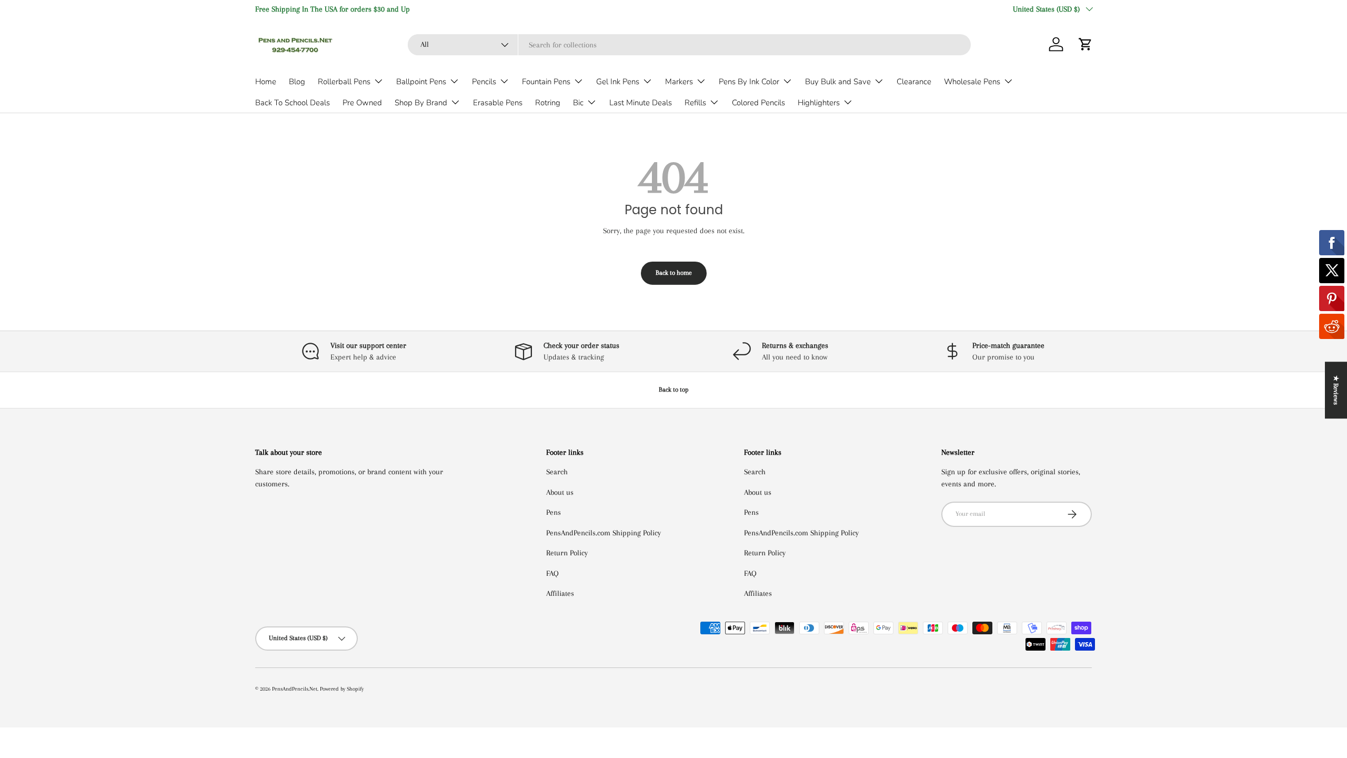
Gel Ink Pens (617, 81)
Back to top (674, 389)
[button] (1085, 44)
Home (265, 81)
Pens (553, 512)
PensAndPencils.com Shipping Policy (603, 532)
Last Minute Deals (640, 102)
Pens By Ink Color (749, 81)
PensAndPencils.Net (294, 688)
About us (560, 492)
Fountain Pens (546, 81)
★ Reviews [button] (1336, 390)
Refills (695, 102)
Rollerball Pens (344, 81)
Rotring (547, 102)
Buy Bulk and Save (838, 81)
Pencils (484, 81)
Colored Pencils (758, 102)
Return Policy (567, 552)
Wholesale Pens (972, 81)
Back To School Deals (292, 102)
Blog (297, 81)
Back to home (674, 272)
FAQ (552, 573)
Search (557, 471)
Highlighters (819, 102)
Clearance (914, 81)
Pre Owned (362, 102)
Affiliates (560, 593)
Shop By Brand (421, 102)
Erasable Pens (497, 102)
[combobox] (689, 44)
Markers (679, 81)
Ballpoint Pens (421, 81)
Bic (578, 102)
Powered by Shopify (342, 688)
